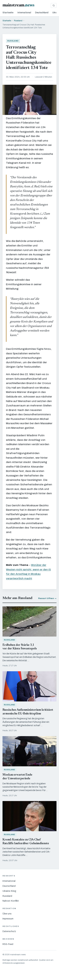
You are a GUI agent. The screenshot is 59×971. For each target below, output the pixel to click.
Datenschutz (9, 931)
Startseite (8, 12)
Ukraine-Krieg (9, 891)
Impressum (8, 919)
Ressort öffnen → (47, 598)
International (24, 12)
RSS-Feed (8, 944)
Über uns (7, 914)
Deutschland (41, 12)
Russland (18, 21)
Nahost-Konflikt (11, 901)
